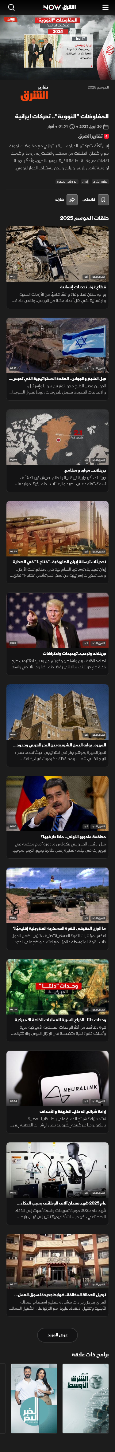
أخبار (86, 277)
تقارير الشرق (100, 181)
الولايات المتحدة (67, 181)
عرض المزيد (57, 1335)
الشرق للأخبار (98, 277)
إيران (85, 181)
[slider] (57, 75)
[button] (29, 68)
